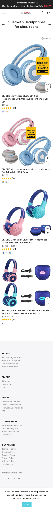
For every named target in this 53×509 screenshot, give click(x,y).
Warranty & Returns (11, 401)
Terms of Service (9, 449)
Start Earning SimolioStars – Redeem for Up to (26, 6)
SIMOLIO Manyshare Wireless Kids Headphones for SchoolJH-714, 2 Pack (26, 171)
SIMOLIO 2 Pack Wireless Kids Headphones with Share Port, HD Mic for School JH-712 (26, 312)
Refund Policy (8, 461)
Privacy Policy (8, 458)
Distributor (7, 434)
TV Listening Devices (11, 357)
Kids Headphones (10, 366)
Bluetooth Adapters (11, 360)
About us (6, 381)
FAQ (4, 411)
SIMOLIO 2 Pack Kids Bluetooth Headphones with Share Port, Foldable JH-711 (24, 241)
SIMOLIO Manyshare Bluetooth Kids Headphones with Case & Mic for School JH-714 (25, 98)
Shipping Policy (9, 452)
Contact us (7, 384)
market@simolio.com (28, 3)
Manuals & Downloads (12, 408)
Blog (4, 387)
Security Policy (8, 455)
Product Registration (11, 405)
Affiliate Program (10, 428)
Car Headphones (10, 363)
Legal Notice (7, 464)
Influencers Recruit (10, 431)
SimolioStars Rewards (12, 425)
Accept (26, 504)
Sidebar (47, 38)
